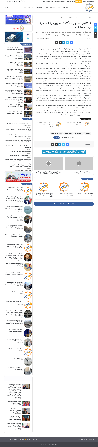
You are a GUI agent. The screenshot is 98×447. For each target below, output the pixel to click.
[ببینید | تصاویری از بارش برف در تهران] (28, 352)
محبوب (18, 379)
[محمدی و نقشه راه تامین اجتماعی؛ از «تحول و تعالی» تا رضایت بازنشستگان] (28, 114)
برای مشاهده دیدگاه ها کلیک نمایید (64, 204)
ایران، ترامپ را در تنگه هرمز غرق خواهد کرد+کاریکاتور (14, 264)
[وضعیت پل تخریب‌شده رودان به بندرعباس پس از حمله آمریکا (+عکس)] (28, 229)
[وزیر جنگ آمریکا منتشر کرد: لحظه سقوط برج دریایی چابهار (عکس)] (28, 238)
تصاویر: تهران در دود (18, 358)
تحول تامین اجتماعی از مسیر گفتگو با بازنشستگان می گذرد (15, 63)
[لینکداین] (63, 42)
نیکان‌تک (43, 444)
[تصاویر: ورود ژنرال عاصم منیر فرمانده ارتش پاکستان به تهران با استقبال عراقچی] (28, 286)
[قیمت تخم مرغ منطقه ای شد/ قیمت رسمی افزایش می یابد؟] (58, 124)
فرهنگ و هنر (39, 7)
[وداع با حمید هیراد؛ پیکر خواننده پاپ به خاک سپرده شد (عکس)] (28, 342)
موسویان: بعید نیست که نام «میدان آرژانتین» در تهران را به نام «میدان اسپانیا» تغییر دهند (15, 217)
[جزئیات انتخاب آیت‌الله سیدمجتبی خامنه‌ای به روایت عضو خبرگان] (28, 333)
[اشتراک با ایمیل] (60, 42)
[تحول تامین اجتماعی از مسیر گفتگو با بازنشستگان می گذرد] (28, 64)
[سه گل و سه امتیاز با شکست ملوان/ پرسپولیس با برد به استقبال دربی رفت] (26, 403)
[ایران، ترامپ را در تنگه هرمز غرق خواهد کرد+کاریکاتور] (28, 267)
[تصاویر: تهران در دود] (28, 361)
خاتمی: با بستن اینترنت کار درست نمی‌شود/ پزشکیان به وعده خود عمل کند (14, 188)
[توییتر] (67, 42)
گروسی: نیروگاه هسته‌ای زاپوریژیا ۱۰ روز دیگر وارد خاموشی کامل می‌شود (60, 1)
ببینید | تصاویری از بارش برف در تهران (14, 348)
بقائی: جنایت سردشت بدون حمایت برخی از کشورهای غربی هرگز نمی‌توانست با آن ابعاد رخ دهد (14, 245)
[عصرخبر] (89, 7)
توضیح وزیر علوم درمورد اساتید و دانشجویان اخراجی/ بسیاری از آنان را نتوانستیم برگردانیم (14, 417)
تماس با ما (7, 439)
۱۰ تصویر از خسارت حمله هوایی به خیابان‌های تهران (15, 368)
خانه (89, 17)
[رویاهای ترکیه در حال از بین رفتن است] (84, 187)
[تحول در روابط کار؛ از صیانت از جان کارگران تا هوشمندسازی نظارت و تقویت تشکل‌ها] (28, 71)
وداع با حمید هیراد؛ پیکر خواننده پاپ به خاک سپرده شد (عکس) (14, 340)
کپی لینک (57, 137)
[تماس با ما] (5, 1)
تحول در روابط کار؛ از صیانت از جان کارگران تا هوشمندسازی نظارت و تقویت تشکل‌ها (14, 70)
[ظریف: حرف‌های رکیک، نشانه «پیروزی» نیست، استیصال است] (28, 305)
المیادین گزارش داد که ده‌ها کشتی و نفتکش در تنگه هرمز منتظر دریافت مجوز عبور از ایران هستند (14, 208)
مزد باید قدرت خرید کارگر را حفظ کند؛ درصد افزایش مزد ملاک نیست (14, 84)
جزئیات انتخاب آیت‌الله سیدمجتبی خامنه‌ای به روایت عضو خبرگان (15, 330)
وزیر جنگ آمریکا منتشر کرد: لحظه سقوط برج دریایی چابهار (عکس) (14, 235)
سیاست (53, 7)
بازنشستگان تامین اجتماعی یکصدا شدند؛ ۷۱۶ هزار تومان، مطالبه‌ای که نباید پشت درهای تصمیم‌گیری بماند (14, 91)
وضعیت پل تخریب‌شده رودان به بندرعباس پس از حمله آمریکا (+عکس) (14, 226)
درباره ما (15, 439)
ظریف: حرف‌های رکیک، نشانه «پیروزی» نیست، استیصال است (14, 302)
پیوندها (11, 439)
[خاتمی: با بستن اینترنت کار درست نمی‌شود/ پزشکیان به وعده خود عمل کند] (28, 191)
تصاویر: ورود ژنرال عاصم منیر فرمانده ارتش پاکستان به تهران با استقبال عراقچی (14, 283)
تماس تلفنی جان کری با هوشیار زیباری (65, 193)
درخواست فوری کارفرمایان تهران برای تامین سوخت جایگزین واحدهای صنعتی (14, 77)
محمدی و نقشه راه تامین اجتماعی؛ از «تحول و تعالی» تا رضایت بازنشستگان (14, 112)
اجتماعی (46, 7)
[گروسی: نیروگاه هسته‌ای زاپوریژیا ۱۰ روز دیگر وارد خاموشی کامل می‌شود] (26, 411)
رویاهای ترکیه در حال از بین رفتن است (85, 193)
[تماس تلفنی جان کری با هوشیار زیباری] (64, 187)
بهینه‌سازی (48, 444)
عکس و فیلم (27, 7)
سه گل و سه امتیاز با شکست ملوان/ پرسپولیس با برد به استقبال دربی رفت (14, 402)
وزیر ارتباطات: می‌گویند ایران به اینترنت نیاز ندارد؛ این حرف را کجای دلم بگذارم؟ (14, 273)
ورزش (33, 7)
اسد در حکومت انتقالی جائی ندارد (74, 123)
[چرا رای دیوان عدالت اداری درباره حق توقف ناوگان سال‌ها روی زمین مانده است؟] (28, 50)
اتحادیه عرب (78, 133)
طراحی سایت (54, 444)
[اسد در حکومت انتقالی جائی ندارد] (87, 124)
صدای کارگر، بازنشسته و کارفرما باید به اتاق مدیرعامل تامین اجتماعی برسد (14, 105)
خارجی (86, 17)
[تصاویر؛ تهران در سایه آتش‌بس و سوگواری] (28, 295)
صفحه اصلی (65, 7)
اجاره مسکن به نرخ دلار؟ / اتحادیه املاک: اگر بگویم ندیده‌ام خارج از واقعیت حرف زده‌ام (44, 195)
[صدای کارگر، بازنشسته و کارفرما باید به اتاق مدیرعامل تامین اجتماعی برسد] (28, 107)
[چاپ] (56, 42)
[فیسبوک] (71, 42)
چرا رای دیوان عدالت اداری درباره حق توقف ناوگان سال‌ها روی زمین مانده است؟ (15, 49)
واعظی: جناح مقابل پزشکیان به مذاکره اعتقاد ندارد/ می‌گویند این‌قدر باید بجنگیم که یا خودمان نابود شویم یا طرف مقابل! (14, 198)
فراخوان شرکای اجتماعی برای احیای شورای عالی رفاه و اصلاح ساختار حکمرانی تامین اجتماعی (14, 99)
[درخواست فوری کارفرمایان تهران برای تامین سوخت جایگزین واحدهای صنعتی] (28, 79)
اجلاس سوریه (68, 133)
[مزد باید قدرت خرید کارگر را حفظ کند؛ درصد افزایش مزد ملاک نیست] (28, 85)
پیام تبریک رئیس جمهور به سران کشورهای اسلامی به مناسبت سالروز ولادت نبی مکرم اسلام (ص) (14, 426)
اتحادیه (87, 133)
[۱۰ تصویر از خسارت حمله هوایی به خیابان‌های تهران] (28, 371)
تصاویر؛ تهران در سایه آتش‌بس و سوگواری (16, 292)
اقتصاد (59, 7)
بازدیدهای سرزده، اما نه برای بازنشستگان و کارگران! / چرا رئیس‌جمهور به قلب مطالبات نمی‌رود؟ (14, 56)
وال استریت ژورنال (56, 133)
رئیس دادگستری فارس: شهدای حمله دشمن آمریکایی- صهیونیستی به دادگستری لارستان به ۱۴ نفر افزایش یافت (14, 321)
